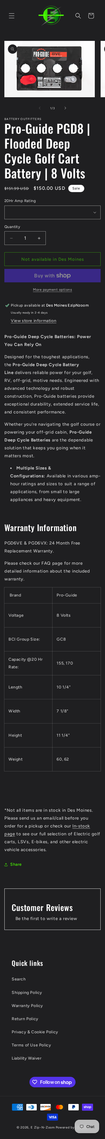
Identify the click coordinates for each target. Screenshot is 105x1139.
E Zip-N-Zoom (43, 1127)
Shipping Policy (27, 992)
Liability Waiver (27, 1058)
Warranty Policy (27, 1005)
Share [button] (16, 864)
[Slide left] (39, 108)
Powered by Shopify (72, 1127)
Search (19, 979)
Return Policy (25, 1018)
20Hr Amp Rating (20, 201)
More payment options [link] (52, 290)
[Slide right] (65, 108)
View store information (33, 320)
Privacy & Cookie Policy (35, 1032)
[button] (11, 15)
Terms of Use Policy (31, 1045)
